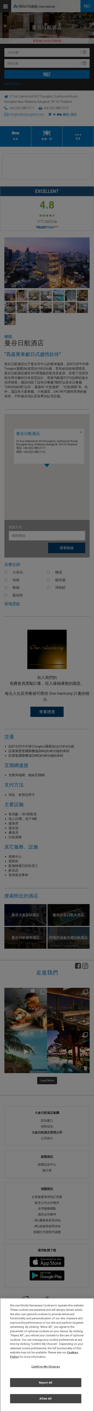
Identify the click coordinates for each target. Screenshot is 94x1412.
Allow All (45, 1398)
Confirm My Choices (45, 1366)
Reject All (45, 1382)
